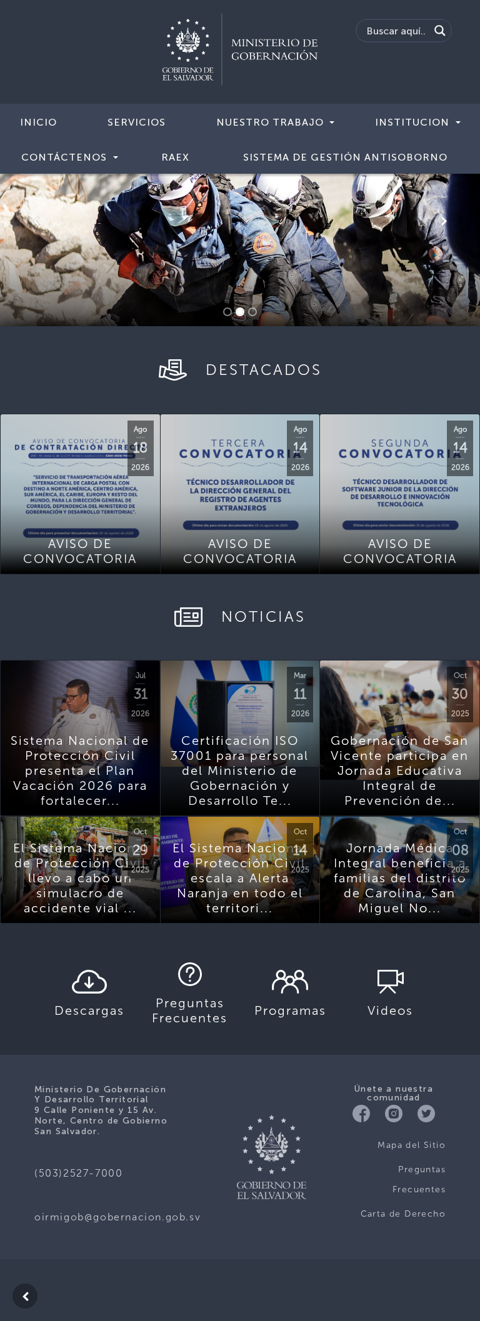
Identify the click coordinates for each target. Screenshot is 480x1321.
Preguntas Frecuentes (419, 1179)
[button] (36, 221)
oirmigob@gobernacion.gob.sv (117, 1217)
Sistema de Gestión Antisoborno (345, 157)
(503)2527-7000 (78, 1173)
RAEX (175, 157)
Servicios (137, 122)
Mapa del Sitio (412, 1145)
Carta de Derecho (403, 1214)
